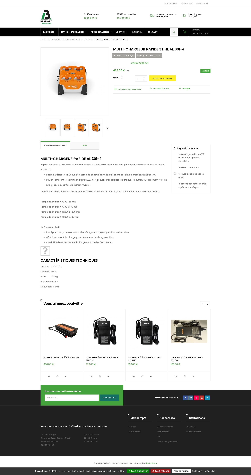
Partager (129, 55)
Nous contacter (193, 431)
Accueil (44, 40)
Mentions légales (165, 426)
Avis (85, 145)
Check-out (201, 3)
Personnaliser (181, 471)
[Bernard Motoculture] (46, 17)
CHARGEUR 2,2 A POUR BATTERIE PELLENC (187, 359)
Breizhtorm (151, 463)
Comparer (186, 3)
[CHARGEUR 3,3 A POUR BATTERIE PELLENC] (147, 331)
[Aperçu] (66, 376)
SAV (159, 436)
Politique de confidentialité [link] (204, 471)
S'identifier (170, 3)
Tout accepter (139, 471)
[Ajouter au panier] (49, 376)
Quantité (117, 77)
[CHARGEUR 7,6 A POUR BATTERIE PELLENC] (104, 331)
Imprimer (186, 88)
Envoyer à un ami (161, 88)
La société (191, 426)
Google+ (143, 55)
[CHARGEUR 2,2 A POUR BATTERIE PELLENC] (189, 331)
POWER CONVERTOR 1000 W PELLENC (62, 357)
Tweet (118, 55)
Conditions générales (167, 441)
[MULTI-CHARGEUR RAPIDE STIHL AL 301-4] (53, 127)
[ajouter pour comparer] (57, 376)
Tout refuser (161, 471)
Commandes (134, 431)
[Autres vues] (42, 128)
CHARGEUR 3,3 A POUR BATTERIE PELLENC (144, 359)
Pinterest (156, 55)
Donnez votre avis (139, 63)
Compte (132, 426)
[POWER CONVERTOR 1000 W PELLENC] (62, 331)
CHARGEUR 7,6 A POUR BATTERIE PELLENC (102, 359)
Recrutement (163, 431)
